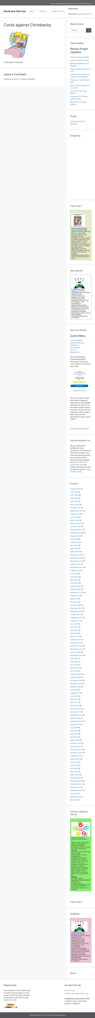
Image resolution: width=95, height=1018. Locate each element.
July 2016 (73, 728)
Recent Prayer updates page (59, 3)
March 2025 (74, 520)
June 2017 (74, 696)
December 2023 (76, 558)
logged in (17, 79)
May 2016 (74, 734)
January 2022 (75, 605)
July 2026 (74, 492)
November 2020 (76, 649)
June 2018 (74, 690)
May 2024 (74, 545)
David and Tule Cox (15, 11)
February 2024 (75, 555)
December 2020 (76, 646)
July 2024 (74, 539)
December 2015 (76, 750)
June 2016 (74, 731)
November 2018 (76, 684)
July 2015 (73, 762)
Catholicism (74, 345)
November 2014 (76, 784)
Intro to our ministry (74, 3)
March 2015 (74, 775)
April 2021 (74, 633)
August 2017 (75, 693)
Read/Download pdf (79, 255)
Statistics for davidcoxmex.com (76, 994)
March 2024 (74, 552)
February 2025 (75, 523)
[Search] (88, 30)
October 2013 (75, 797)
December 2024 (76, 530)
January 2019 (75, 677)
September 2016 (76, 721)
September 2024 (76, 533)
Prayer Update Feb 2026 (79, 60)
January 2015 (75, 778)
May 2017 (73, 699)
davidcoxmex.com (84, 14)
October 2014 (75, 787)
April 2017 (74, 702)
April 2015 (74, 772)
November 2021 (76, 611)
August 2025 (75, 514)
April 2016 (74, 737)
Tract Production (76, 340)
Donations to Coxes (58, 11)
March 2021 (74, 636)
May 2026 (74, 498)
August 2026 (75, 489)
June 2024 (74, 542)
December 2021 (76, 608)
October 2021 (75, 614)
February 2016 (75, 743)
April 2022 (74, 602)
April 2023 (74, 583)
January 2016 (75, 746)
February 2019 (75, 674)
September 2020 (76, 655)
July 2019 (73, 671)
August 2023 (75, 570)
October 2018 (75, 687)
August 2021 (75, 621)
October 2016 (75, 718)
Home (31, 11)
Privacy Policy (70, 990)
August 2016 (75, 724)
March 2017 (74, 706)
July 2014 (73, 793)
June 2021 (74, 627)
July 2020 (74, 658)
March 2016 (74, 740)
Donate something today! (79, 429)
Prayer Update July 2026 (79, 57)
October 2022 (75, 589)
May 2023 (74, 580)
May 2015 (73, 768)
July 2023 (74, 574)
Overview (42, 11)
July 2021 (73, 624)
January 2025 (75, 526)
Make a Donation (86, 3)
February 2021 (75, 640)
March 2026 (74, 504)
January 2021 (75, 643)
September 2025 (76, 511)
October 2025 (75, 508)
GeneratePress (60, 1015)
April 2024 (74, 548)
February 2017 (75, 709)
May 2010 (74, 800)
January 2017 (75, 712)
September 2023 (76, 567)
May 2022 (74, 599)
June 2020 (74, 662)
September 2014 (76, 790)
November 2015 (76, 753)
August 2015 (75, 759)
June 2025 (74, 517)
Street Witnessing (76, 343)
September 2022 (76, 592)
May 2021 (73, 630)
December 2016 (76, 715)
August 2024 (75, 536)
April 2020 (74, 665)
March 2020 (74, 668)
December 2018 (76, 680)
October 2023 (75, 564)
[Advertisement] (80, 167)
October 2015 (75, 756)
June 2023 (74, 577)
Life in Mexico (75, 347)
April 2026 (74, 501)
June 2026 (74, 495)
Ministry (73, 350)
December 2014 (76, 781)
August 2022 (75, 596)
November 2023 (76, 561)
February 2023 (75, 586)
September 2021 (76, 618)
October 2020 (75, 652)
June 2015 (74, 765)
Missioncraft (74, 352)
